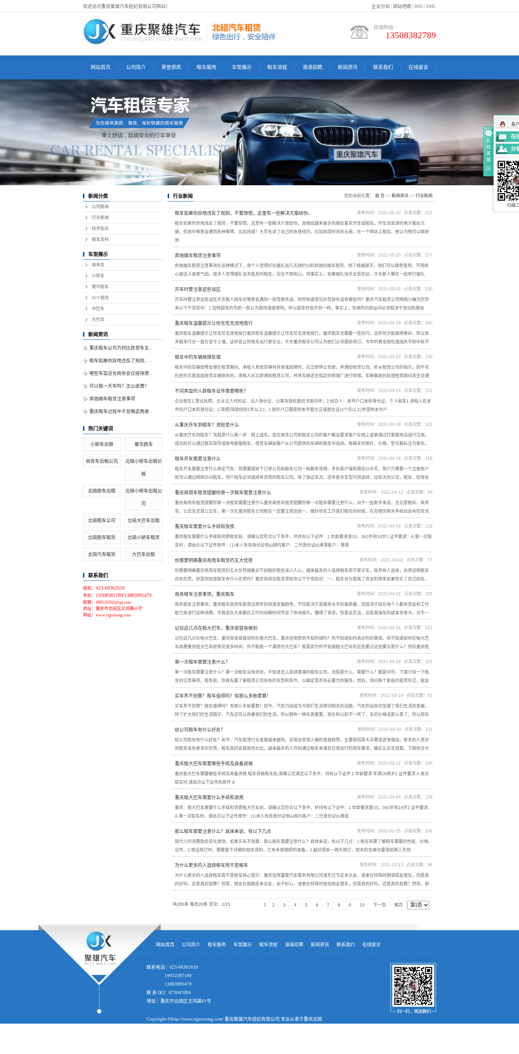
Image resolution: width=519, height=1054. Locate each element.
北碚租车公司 (101, 520)
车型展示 (242, 67)
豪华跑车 (100, 286)
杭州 (254, 1049)
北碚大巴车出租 (143, 520)
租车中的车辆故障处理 (198, 357)
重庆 (198, 1049)
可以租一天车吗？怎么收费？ (119, 386)
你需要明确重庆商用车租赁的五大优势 (214, 560)
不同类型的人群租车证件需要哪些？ (211, 390)
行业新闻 (100, 217)
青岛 (244, 1049)
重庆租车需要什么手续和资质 (204, 526)
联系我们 (383, 67)
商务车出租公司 (102, 461)
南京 (264, 1049)
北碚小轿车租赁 (143, 537)
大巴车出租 (143, 554)
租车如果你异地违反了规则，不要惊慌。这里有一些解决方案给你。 (243, 213)
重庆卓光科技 (273, 1040)
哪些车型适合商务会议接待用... (120, 373)
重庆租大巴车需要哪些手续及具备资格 (214, 763)
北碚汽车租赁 (101, 554)
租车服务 (206, 67)
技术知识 (100, 228)
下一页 (379, 905)
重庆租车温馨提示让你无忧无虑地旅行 (214, 323)
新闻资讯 (348, 67)
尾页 (398, 905)
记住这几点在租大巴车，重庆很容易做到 (216, 628)
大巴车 (98, 319)
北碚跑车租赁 (101, 537)
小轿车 (98, 275)
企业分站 (380, 6)
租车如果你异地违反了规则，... (120, 360)
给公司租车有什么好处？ (200, 729)
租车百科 (100, 239)
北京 (285, 1049)
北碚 (295, 1049)
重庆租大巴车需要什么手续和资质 (209, 797)
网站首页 (101, 67)
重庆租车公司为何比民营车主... (120, 347)
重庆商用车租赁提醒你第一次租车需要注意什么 (223, 492)
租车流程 (277, 67)
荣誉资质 (171, 67)
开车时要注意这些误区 (198, 289)
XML (431, 6)
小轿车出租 (101, 444)
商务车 (98, 265)
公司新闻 (100, 206)
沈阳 (209, 1049)
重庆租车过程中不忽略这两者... (120, 411)
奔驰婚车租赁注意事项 (112, 398)
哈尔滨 (221, 1049)
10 (362, 905)
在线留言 (418, 67)
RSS (418, 6)
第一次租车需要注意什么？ (202, 661)
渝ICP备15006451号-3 (169, 1040)
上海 (275, 1049)
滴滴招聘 (312, 67)
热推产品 (156, 1049)
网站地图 (402, 6)
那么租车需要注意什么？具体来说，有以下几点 (223, 831)
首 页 (379, 195)
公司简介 (136, 67)
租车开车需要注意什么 (198, 458)
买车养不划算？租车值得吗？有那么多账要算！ (223, 695)
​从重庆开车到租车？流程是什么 (207, 424)
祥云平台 (225, 1040)
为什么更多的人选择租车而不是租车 (211, 865)
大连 (234, 1049)
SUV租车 (100, 297)
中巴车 (98, 308)
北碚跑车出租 (101, 490)
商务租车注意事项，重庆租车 (204, 594)
